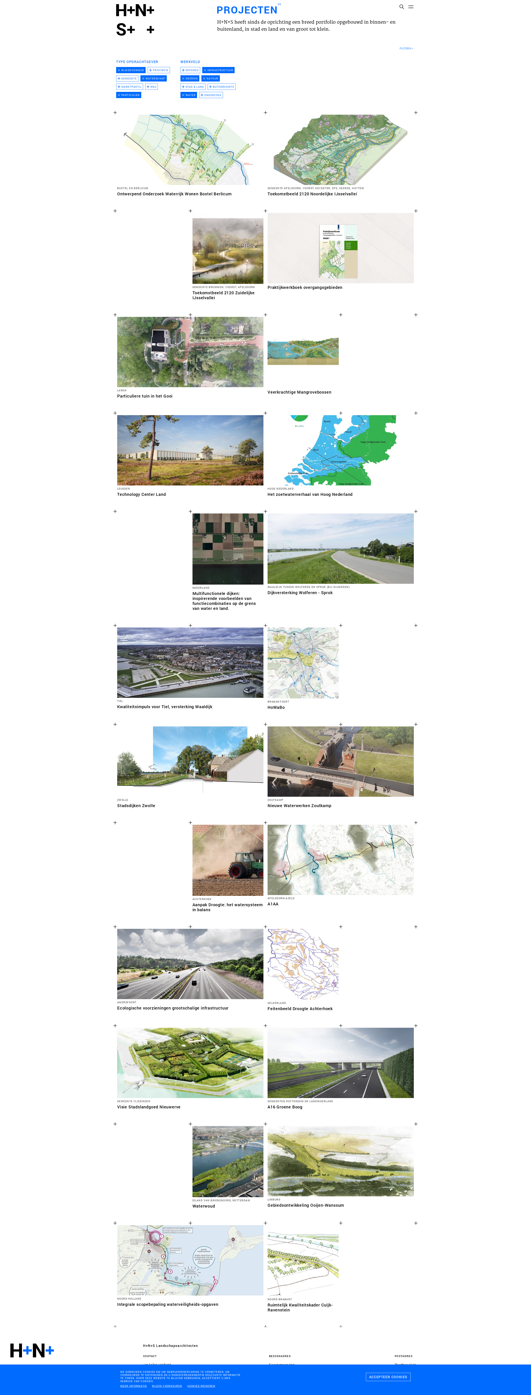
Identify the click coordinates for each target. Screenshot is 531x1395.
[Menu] (411, 6)
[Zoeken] (401, 6)
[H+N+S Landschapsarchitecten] (32, 1362)
